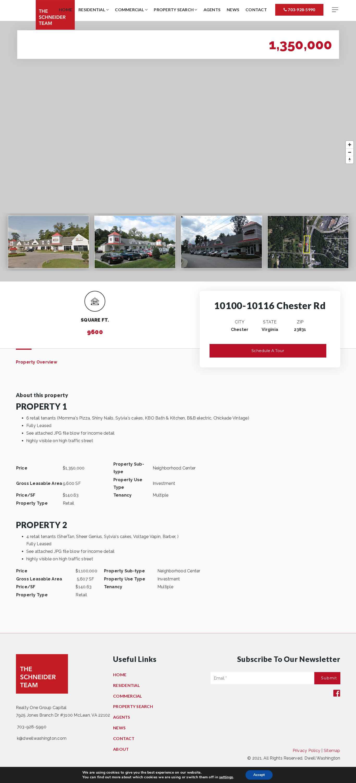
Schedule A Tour (267, 350)
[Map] (178, 151)
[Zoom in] (349, 144)
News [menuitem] (233, 9)
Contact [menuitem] (256, 9)
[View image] (48, 242)
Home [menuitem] (65, 9)
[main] (178, 327)
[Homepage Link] (55, 14)
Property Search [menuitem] (174, 9)
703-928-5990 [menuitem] (301, 9)
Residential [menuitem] (92, 9)
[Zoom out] (349, 152)
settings (226, 777)
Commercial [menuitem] (130, 9)
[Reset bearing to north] (349, 160)
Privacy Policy (307, 750)
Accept (259, 774)
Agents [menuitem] (212, 9)
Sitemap (332, 750)
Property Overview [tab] (36, 362)
